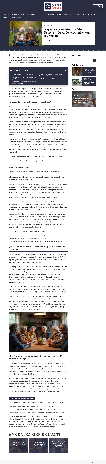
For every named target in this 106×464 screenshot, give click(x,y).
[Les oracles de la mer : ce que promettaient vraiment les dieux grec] (77, 71)
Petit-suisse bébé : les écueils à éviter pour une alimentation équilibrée (83, 100)
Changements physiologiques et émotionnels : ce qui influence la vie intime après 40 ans (24, 78)
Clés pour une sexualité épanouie (50, 79)
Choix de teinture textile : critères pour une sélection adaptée (38, 444)
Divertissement (89, 69)
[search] (95, 6)
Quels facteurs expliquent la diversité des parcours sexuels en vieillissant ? (24, 82)
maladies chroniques (23, 269)
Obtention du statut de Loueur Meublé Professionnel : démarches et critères (58, 444)
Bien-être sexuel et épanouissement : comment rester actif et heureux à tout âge (52, 75)
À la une (87, 78)
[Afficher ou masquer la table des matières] (47, 71)
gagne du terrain (61, 207)
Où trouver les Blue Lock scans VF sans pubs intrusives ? (18, 444)
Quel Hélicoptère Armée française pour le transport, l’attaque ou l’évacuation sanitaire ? (89, 82)
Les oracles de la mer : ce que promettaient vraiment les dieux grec (89, 72)
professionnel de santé (38, 274)
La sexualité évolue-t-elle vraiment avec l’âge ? (23, 74)
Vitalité (49, 40)
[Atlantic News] (53, 6)
